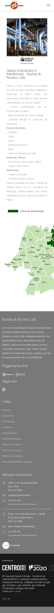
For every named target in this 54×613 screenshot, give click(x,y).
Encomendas (8, 421)
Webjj (18, 591)
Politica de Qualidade (12, 456)
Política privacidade (11, 439)
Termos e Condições (12, 450)
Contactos (7, 427)
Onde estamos (9, 433)
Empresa (6, 410)
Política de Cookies (11, 444)
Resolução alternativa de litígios (17, 462)
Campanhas (8, 416)
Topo (5, 599)
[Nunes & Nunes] (14, 6)
